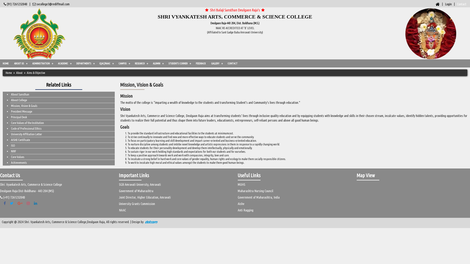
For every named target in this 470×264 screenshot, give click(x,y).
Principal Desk (19, 117)
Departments (83, 63)
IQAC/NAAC (105, 63)
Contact (461, 4)
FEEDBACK (201, 63)
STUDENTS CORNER (178, 63)
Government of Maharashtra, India (259, 197)
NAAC (122, 210)
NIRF (13, 151)
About (19, 72)
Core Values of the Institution (27, 122)
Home (6, 63)
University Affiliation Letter (26, 134)
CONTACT (233, 63)
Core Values (17, 157)
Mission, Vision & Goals (24, 105)
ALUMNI (156, 63)
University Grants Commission (137, 204)
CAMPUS (123, 63)
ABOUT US (19, 63)
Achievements (19, 162)
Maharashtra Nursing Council (255, 191)
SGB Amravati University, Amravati (140, 184)
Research (140, 63)
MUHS (241, 184)
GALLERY (215, 63)
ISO (13, 145)
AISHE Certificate (20, 140)
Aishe (241, 204)
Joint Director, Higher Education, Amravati (145, 197)
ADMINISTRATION (41, 63)
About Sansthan (20, 94)
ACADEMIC (63, 63)
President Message (21, 111)
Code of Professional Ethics (26, 128)
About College (19, 100)
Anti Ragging (245, 210)
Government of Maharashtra (136, 191)
